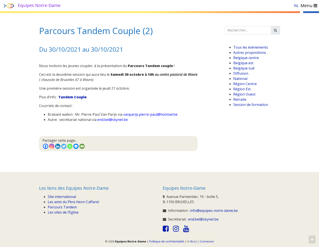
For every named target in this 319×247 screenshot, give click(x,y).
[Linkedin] (57, 146)
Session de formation (250, 104)
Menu (307, 5)
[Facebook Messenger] (76, 146)
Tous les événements (250, 47)
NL (296, 5)
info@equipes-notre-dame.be (214, 210)
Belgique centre (246, 57)
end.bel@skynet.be (203, 219)
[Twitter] (63, 146)
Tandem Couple (72, 97)
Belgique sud (243, 68)
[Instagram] (51, 146)
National (240, 78)
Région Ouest (244, 94)
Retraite (239, 99)
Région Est (242, 89)
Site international (62, 196)
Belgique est (243, 63)
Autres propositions (249, 52)
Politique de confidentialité (166, 241)
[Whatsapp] (69, 146)
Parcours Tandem (62, 207)
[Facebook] (45, 146)
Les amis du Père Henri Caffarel (73, 201)
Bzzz (194, 241)
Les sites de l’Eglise (63, 212)
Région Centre (245, 83)
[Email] (82, 146)
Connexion (207, 241)
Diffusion (240, 73)
